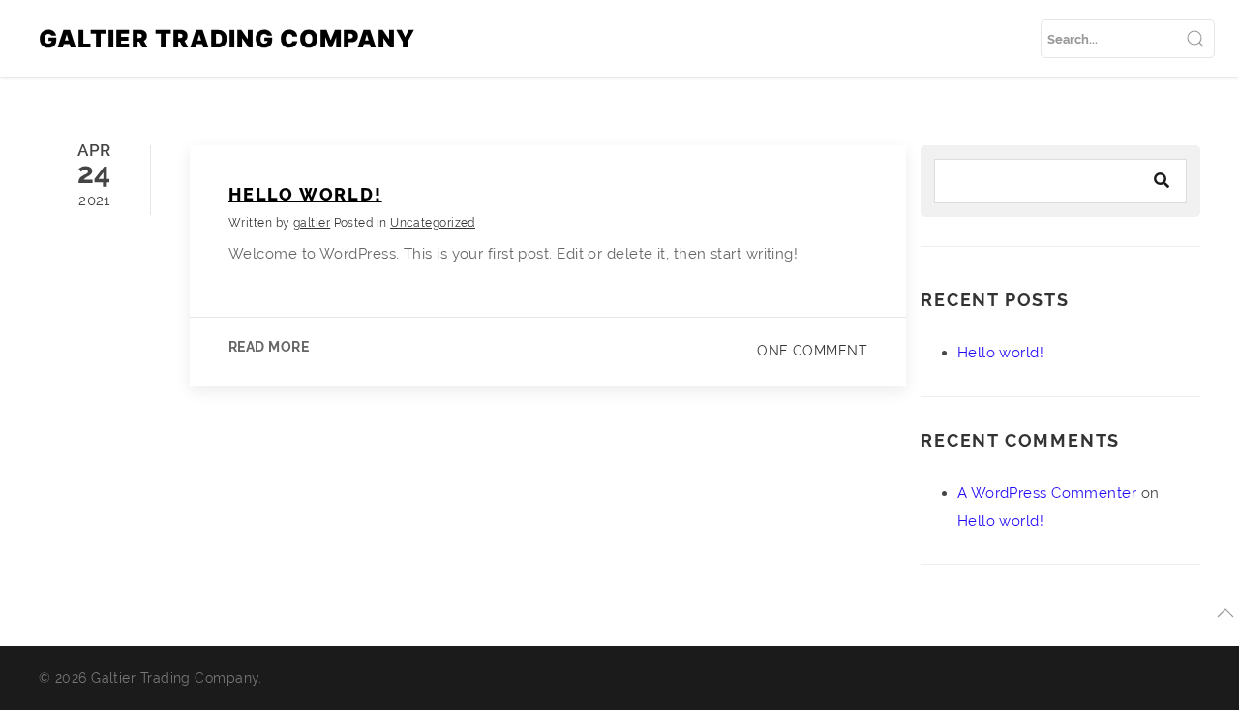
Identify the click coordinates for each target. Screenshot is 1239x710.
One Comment (812, 350)
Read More (268, 347)
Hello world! (305, 194)
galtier (311, 223)
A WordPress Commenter (1046, 493)
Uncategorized (432, 223)
